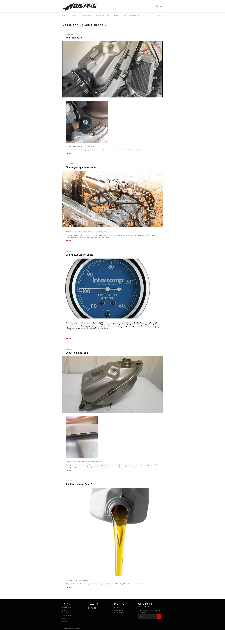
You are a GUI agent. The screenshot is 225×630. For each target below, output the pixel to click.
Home (64, 15)
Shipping (64, 610)
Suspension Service (103, 15)
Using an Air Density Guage (79, 254)
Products (74, 15)
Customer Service (66, 607)
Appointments (134, 15)
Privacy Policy (65, 613)
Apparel (116, 15)
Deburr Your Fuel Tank (77, 352)
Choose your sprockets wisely (81, 167)
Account (160, 15)
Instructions (65, 621)
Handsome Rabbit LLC (75, 628)
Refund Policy (65, 618)
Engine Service (87, 15)
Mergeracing (68, 628)
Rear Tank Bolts (74, 37)
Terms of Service (66, 615)
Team (124, 15)
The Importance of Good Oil (79, 484)
